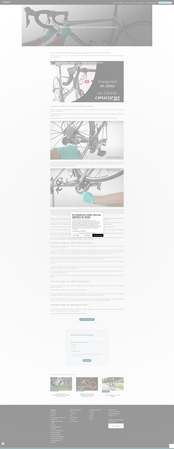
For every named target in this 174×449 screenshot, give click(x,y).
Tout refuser (76, 235)
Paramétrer (87, 235)
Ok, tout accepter (98, 235)
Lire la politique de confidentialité (79, 231)
